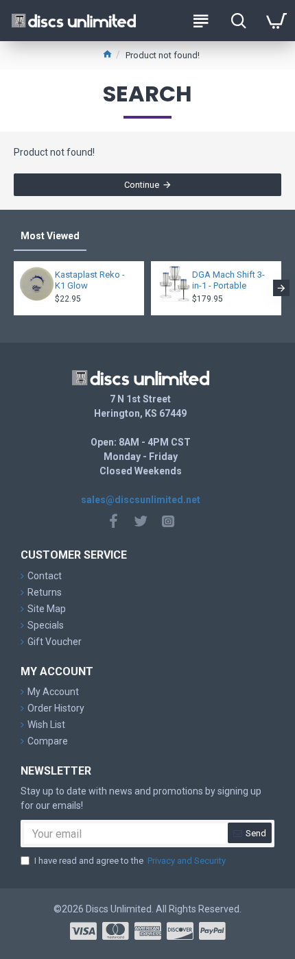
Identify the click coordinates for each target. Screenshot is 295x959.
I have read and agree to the (130, 860)
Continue (141, 185)
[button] (13, 288)
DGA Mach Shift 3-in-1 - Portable (228, 280)
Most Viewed (50, 235)
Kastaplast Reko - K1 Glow (90, 280)
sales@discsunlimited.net (140, 499)
